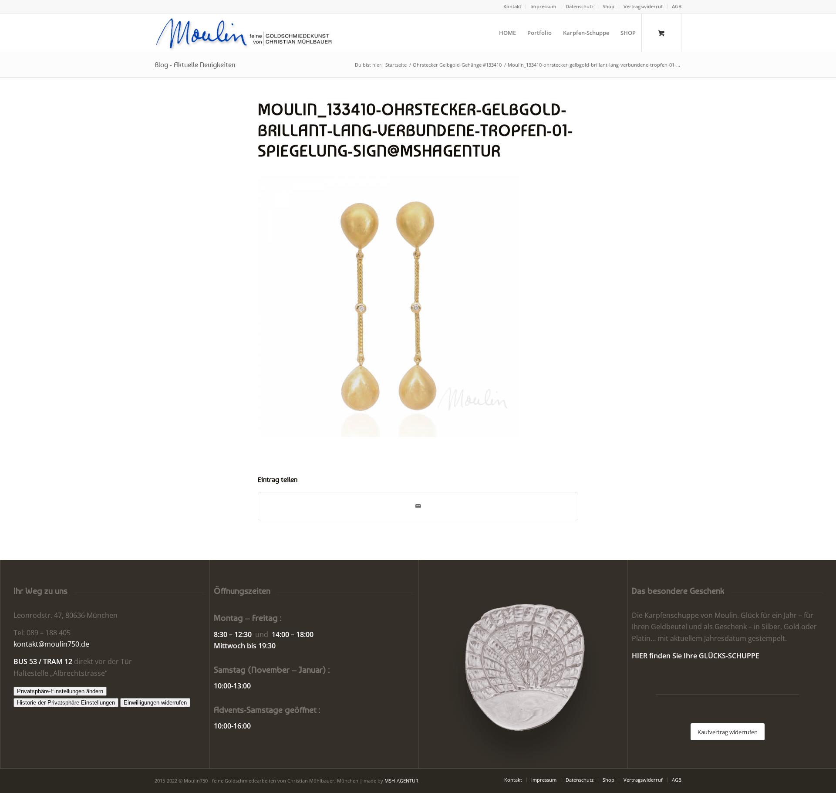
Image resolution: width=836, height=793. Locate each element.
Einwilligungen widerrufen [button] (155, 702)
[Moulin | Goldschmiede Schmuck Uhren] (246, 33)
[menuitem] (512, 6)
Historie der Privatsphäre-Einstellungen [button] (66, 702)
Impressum (543, 6)
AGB (676, 6)
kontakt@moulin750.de (51, 644)
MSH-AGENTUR (401, 780)
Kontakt (512, 6)
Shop (608, 6)
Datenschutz (579, 6)
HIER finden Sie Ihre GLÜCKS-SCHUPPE (695, 656)
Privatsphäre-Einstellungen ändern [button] (60, 691)
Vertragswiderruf (643, 6)
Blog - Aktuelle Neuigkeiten (195, 64)
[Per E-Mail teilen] (418, 505)
